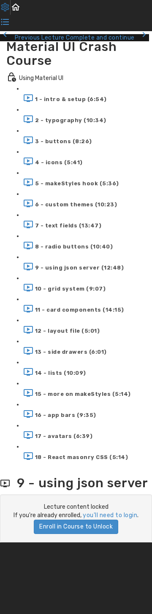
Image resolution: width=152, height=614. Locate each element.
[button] (16, 7)
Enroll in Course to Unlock (76, 526)
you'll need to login (110, 515)
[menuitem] (5, 7)
